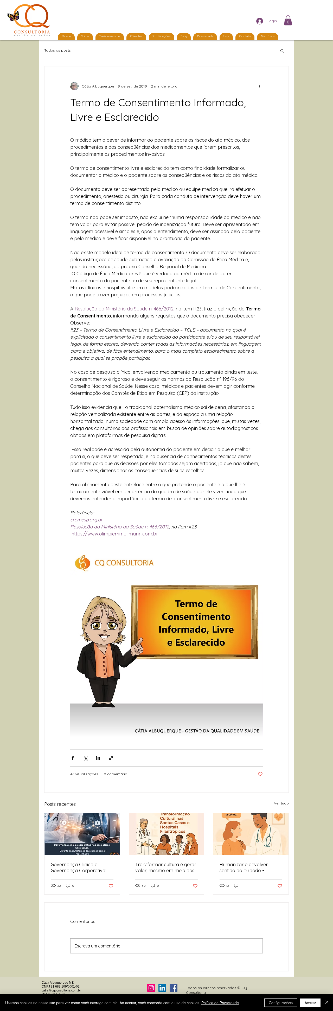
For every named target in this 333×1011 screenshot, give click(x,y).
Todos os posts (57, 50)
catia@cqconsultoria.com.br (61, 990)
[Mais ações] (260, 86)
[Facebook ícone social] (173, 988)
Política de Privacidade (220, 1002)
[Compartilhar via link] (110, 758)
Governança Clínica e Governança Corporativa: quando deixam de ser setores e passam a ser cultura (78, 867)
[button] (288, 20)
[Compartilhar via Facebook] (72, 758)
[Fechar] (327, 1002)
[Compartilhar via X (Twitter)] (85, 758)
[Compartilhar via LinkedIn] (98, 758)
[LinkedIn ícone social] (162, 988)
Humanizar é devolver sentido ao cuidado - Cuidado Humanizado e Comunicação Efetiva (245, 867)
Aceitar (310, 1002)
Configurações (281, 1002)
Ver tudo (281, 803)
